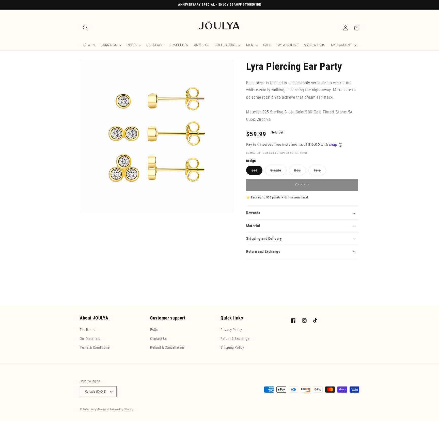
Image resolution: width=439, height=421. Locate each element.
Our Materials (90, 338)
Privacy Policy (231, 330)
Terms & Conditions (94, 347)
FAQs (154, 330)
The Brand (87, 330)
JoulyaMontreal (99, 409)
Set (255, 171)
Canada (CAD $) (95, 391)
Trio (318, 171)
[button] (85, 27)
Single (276, 171)
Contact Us (158, 338)
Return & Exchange (235, 338)
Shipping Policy (232, 347)
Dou (298, 171)
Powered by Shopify (121, 409)
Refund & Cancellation (167, 347)
